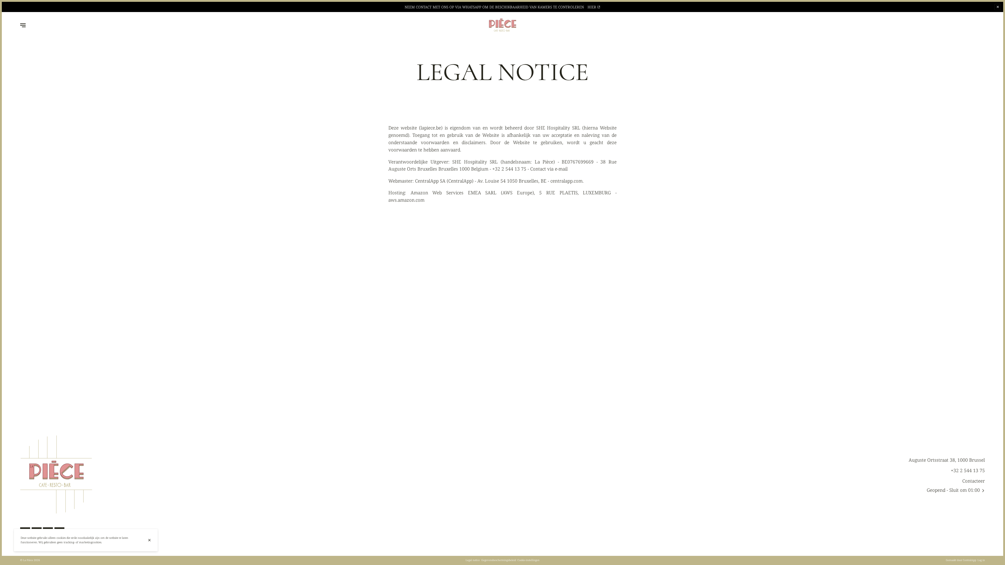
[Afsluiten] (149, 540)
